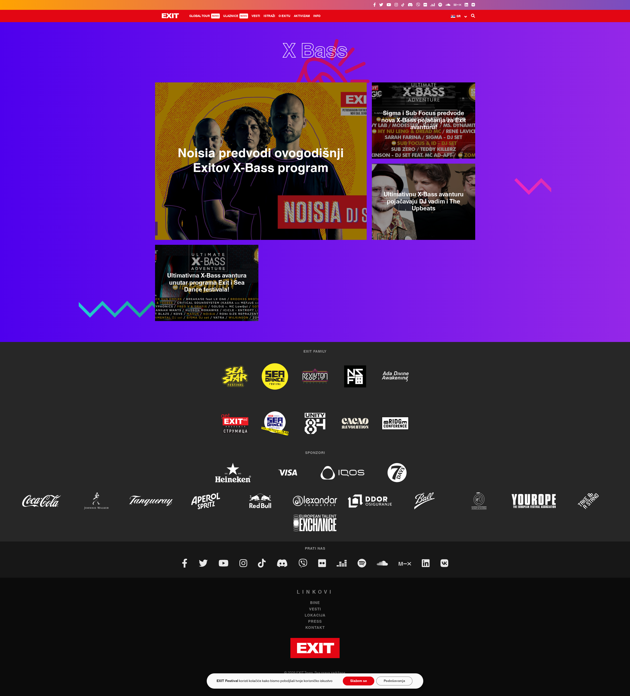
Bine (315, 603)
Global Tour (204, 16)
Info (316, 16)
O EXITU (284, 16)
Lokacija (315, 615)
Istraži (269, 16)
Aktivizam (302, 16)
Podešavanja (394, 681)
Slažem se (358, 681)
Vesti (256, 16)
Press (315, 621)
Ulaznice (235, 16)
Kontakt (315, 627)
